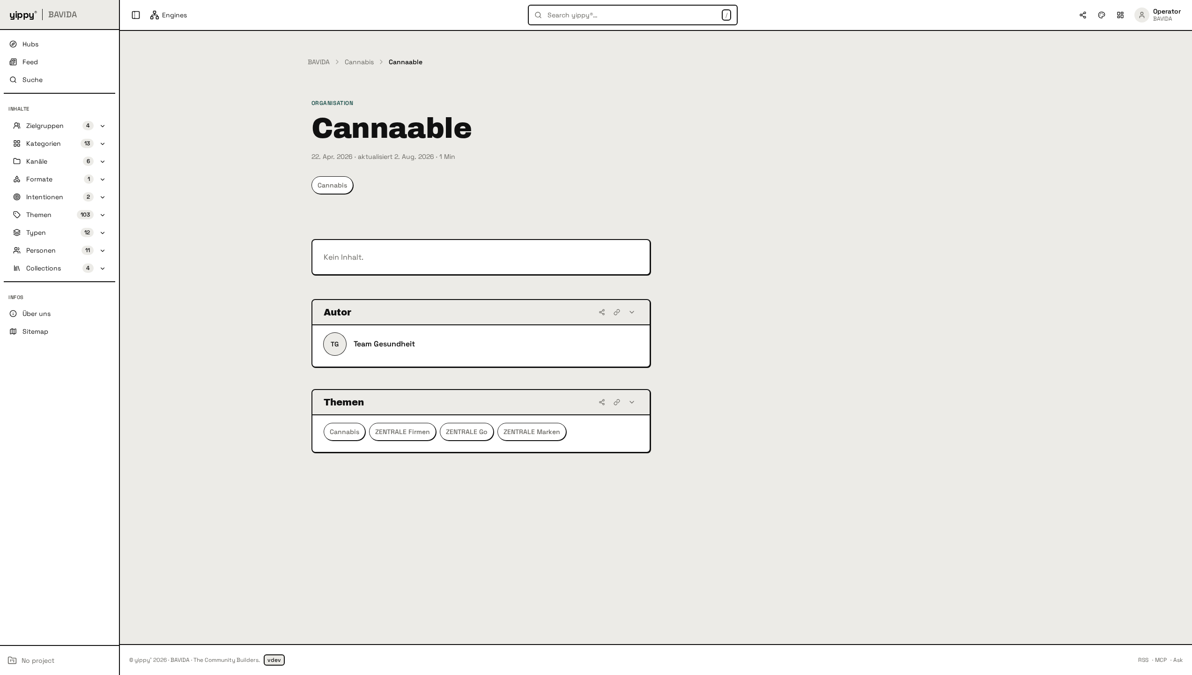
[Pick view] (1120, 15)
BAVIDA (319, 62)
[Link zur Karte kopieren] (616, 312)
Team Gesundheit (384, 344)
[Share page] (1082, 15)
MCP (1161, 660)
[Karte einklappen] (631, 312)
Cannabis (359, 62)
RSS (1143, 660)
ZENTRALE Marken (531, 432)
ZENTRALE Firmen (402, 432)
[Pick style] (1101, 15)
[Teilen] (601, 312)
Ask (1178, 660)
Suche (32, 79)
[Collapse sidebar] (135, 15)
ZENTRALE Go (467, 432)
